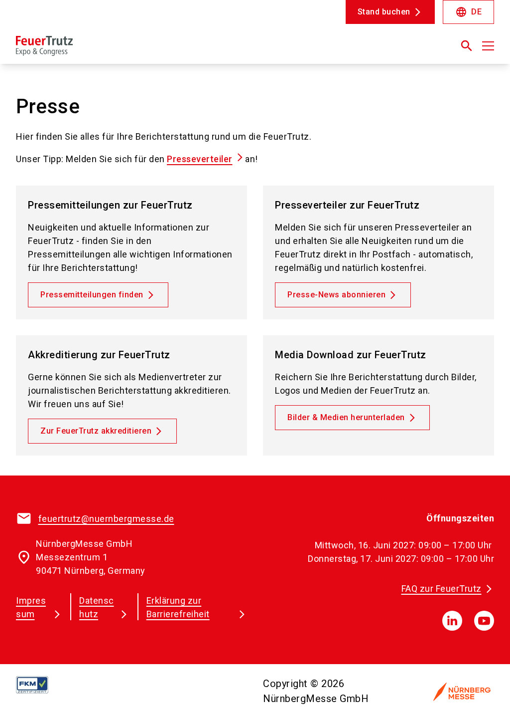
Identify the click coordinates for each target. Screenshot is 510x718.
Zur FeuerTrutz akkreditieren (95, 431)
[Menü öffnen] (488, 46)
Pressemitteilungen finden (91, 294)
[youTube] (484, 621)
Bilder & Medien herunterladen (346, 417)
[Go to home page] (131, 50)
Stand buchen (384, 11)
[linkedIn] (452, 621)
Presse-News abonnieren (336, 294)
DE (468, 12)
